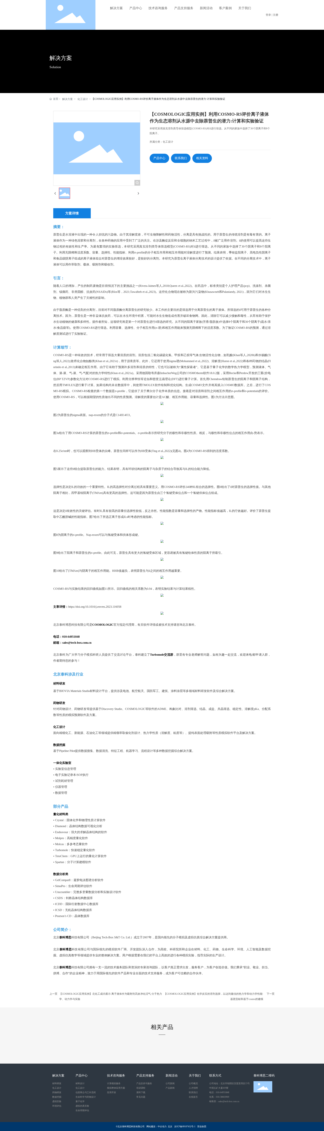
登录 (269, 14)
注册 (275, 14)
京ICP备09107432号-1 (184, 1126)
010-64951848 (222, 1092)
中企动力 (162, 1126)
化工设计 (82, 99)
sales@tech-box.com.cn (228, 1101)
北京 (170, 1126)
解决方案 (61, 58)
